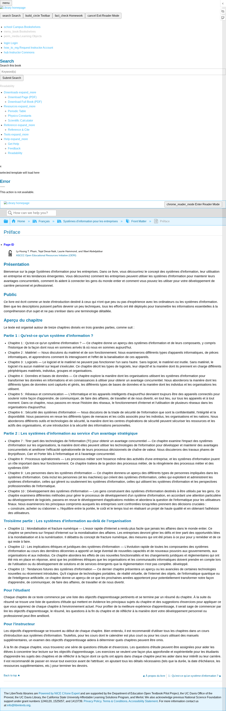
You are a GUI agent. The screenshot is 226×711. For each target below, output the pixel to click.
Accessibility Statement (143, 701)
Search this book (10, 65)
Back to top (10, 675)
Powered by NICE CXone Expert (59, 693)
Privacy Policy (92, 701)
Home (21, 221)
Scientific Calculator (20, 120)
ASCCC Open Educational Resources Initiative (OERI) (46, 255)
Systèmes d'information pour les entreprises (90, 221)
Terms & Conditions (115, 701)
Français (44, 221)
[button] (14, 148)
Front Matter (139, 221)
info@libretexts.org (18, 705)
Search (10, 213)
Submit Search (11, 77)
